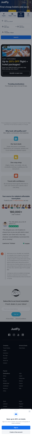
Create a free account (16, 432)
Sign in (16, 427)
